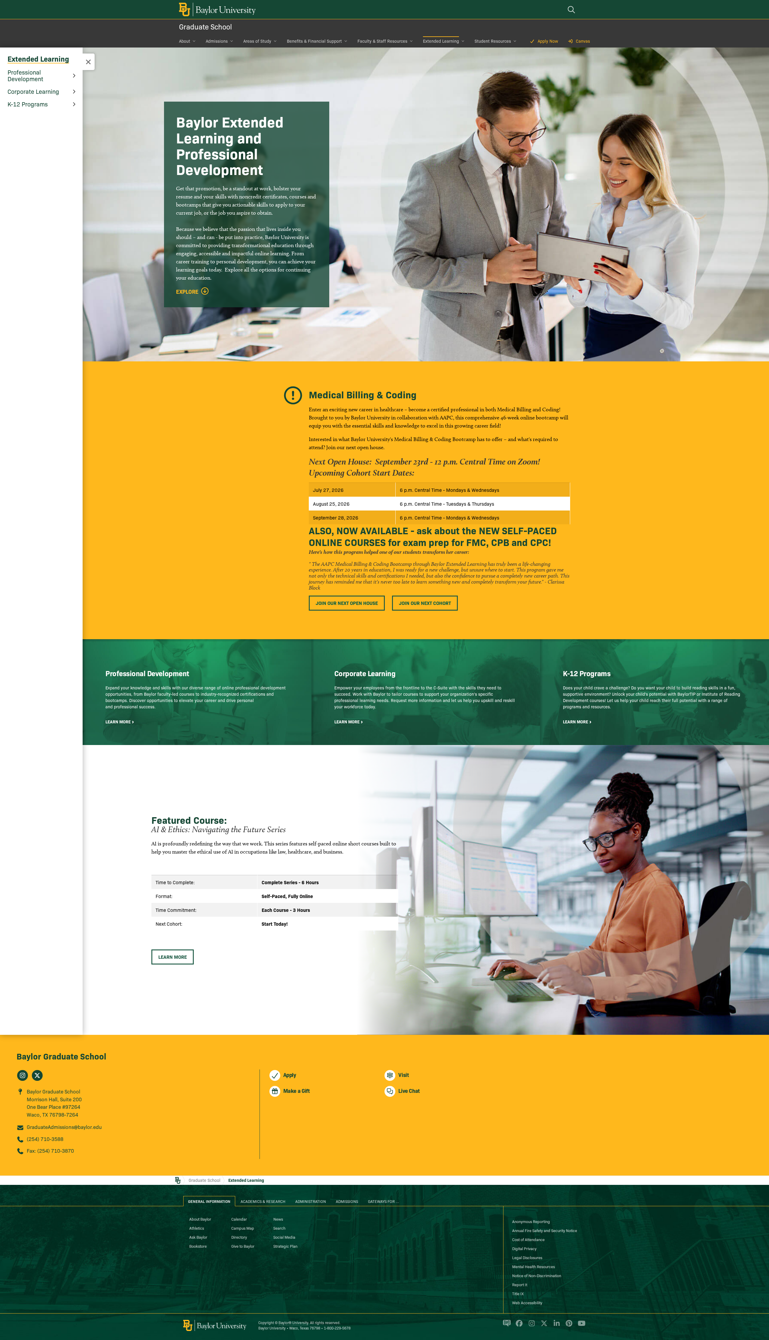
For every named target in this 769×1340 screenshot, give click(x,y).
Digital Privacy (524, 1248)
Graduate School (205, 26)
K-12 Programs (28, 104)
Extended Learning (441, 41)
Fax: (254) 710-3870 (50, 1150)
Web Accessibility (527, 1302)
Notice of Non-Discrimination (536, 1275)
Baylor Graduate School (61, 1056)
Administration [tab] (310, 1201)
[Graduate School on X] (37, 1075)
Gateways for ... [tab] (383, 1201)
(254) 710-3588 (45, 1138)
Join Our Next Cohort (425, 602)
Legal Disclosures (527, 1257)
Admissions (217, 41)
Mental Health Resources (533, 1266)
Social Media (284, 1237)
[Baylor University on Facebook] (518, 1326)
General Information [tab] (209, 1201)
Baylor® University (293, 1322)
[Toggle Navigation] (88, 62)
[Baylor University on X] (543, 1326)
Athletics (196, 1228)
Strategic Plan (285, 1246)
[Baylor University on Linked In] (555, 1326)
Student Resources (493, 41)
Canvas (583, 41)
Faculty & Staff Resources (382, 41)
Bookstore (198, 1246)
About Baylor (200, 1219)
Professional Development (25, 75)
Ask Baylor (198, 1237)
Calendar (239, 1219)
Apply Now (548, 41)
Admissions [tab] (347, 1201)
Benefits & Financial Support (314, 41)
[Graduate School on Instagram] (23, 1075)
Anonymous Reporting (531, 1221)
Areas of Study (257, 41)
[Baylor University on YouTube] (580, 1326)
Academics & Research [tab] (263, 1201)
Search (279, 1228)
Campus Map (242, 1228)
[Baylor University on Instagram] (530, 1326)
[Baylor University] (216, 9)
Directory (239, 1237)
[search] (572, 9)
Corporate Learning (33, 91)
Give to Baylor (242, 1246)
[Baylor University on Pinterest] (568, 1326)
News (278, 1219)
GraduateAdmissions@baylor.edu (64, 1126)
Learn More (172, 956)
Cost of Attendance (528, 1239)
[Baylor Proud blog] (506, 1326)
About (184, 41)
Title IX (518, 1293)
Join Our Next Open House (347, 602)
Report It (519, 1284)
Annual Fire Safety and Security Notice (544, 1230)
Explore (187, 291)
